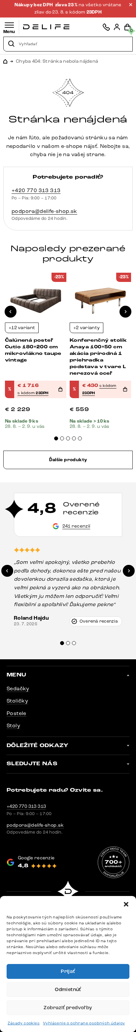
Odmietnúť (68, 989)
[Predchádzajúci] (11, 312)
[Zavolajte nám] (106, 27)
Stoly (13, 725)
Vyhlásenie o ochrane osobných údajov (84, 1023)
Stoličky (17, 701)
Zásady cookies (24, 1023)
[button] (126, 904)
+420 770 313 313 (36, 190)
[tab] (56, 438)
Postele (16, 713)
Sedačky (18, 688)
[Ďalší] (125, 312)
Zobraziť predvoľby (68, 1008)
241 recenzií (76, 526)
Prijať (68, 971)
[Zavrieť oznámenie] (130, 4)
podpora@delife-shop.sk (44, 211)
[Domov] (46, 26)
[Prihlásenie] (117, 27)
